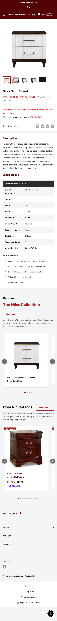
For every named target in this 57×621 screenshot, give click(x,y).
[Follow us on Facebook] (4, 566)
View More (10, 314)
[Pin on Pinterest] (42, 126)
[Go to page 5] (27, 498)
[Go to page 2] (27, 392)
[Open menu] (4, 15)
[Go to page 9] (36, 498)
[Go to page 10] (38, 498)
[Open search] (33, 14)
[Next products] (52, 361)
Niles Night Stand (14, 381)
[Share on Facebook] (37, 126)
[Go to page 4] (31, 392)
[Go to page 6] (29, 498)
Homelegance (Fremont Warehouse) (19, 97)
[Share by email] (52, 126)
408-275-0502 (35, 117)
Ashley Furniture (14, 473)
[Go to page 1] (25, 392)
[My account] (39, 14)
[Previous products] (4, 361)
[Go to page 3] (29, 392)
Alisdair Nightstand (15, 477)
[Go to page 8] (34, 498)
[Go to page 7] (31, 498)
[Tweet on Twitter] (47, 126)
